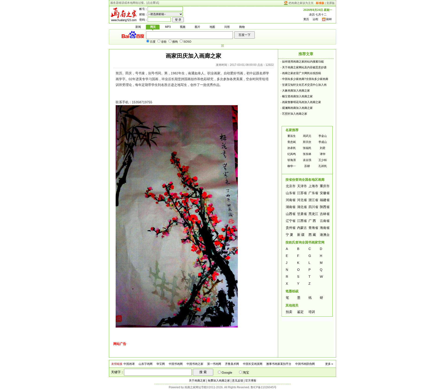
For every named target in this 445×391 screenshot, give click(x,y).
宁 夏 (289, 234)
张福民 (307, 148)
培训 (311, 312)
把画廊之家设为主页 (301, 3)
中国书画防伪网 (305, 364)
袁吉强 (307, 160)
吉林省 (325, 214)
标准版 (320, 3)
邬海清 (291, 160)
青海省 (313, 228)
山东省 (291, 193)
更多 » (329, 364)
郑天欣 (307, 142)
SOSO (187, 41)
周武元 (307, 136)
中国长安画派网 (252, 364)
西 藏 (312, 234)
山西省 (291, 214)
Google (227, 372)
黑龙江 (313, 214)
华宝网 (160, 364)
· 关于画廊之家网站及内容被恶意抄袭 (303, 67)
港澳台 (325, 234)
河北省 (302, 200)
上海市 (313, 186)
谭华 (322, 154)
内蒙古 (302, 228)
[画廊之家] (123, 20)
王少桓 (322, 160)
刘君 (322, 148)
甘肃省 (302, 214)
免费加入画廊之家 (219, 380)
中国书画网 (176, 364)
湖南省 (291, 207)
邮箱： (143, 14)
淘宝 (246, 372)
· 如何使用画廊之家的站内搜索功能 (302, 61)
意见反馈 (237, 380)
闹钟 (329, 19)
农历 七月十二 (318, 14)
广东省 (313, 193)
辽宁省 (291, 221)
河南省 (291, 200)
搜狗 (175, 41)
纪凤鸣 (291, 154)
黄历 (306, 19)
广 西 (312, 221)
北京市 (291, 186)
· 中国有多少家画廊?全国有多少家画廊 (304, 79)
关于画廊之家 (197, 380)
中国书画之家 (195, 364)
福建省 (325, 200)
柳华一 (291, 166)
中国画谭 (129, 364)
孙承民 (291, 148)
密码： (143, 19)
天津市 (302, 186)
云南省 (325, 221)
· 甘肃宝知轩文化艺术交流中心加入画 (303, 84)
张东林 (307, 154)
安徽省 (325, 193)
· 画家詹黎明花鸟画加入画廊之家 (300, 102)
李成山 (322, 142)
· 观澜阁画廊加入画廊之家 (296, 108)
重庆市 (325, 186)
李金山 (322, 136)
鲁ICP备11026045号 (264, 387)
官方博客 (250, 380)
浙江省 (313, 200)
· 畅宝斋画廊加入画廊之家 (296, 96)
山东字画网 (146, 364)
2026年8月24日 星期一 (317, 10)
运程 (315, 19)
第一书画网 (214, 364)
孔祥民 (322, 166)
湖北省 (302, 207)
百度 (153, 41)
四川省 (313, 207)
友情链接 (116, 364)
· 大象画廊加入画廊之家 (295, 90)
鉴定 (300, 312)
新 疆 (301, 234)
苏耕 (307, 166)
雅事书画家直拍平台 (278, 364)
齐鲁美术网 (232, 364)
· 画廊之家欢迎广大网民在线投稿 (300, 73)
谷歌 (164, 41)
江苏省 (302, 193)
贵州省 (291, 228)
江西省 (302, 221)
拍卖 (289, 312)
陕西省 (325, 207)
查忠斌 (291, 142)
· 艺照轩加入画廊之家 (293, 113)
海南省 (325, 228)
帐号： (143, 9)
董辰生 (291, 136)
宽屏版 (330, 3)
